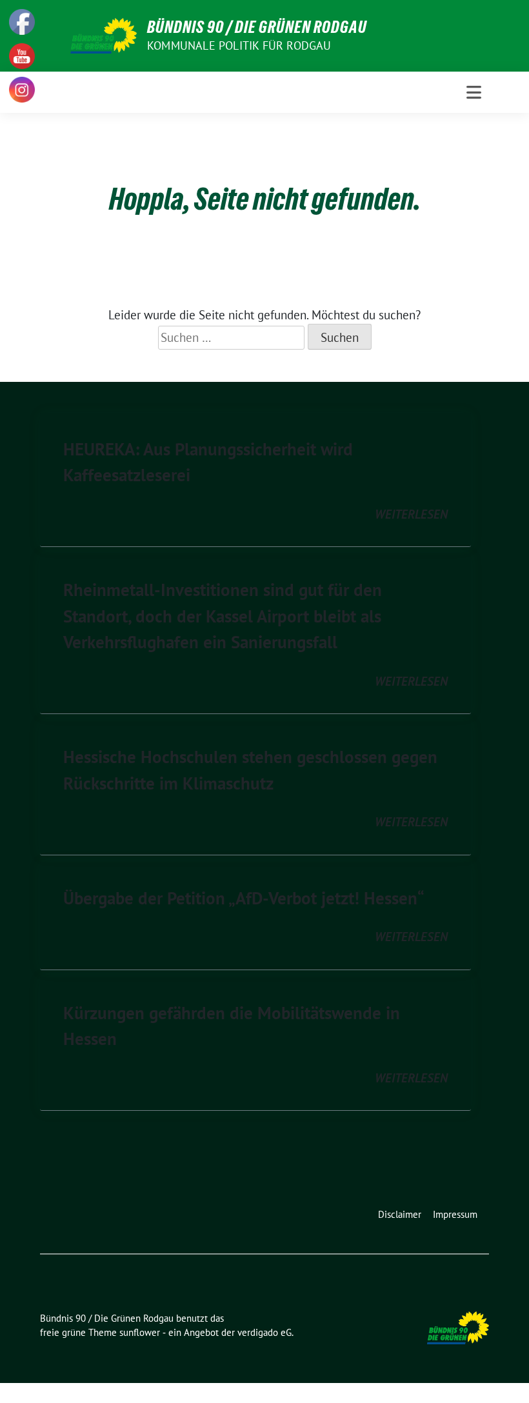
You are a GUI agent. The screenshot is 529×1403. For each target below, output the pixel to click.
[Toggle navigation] (474, 92)
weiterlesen (411, 514)
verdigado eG (264, 1332)
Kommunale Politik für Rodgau (239, 45)
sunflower (139, 1332)
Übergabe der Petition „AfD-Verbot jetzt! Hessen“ (243, 898)
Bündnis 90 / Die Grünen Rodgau (257, 27)
